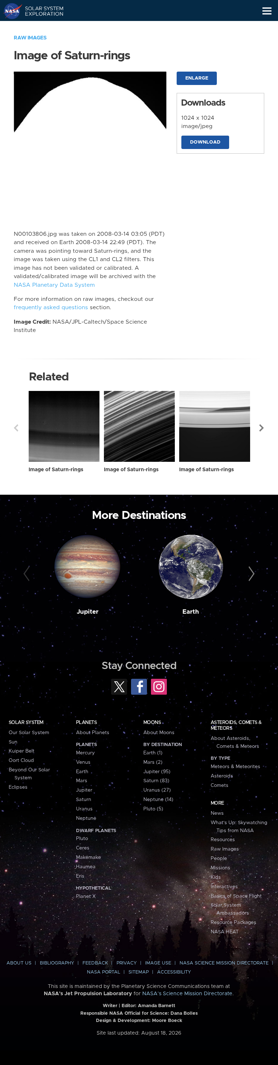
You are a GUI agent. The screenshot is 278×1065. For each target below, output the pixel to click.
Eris (80, 876)
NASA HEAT (225, 931)
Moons (152, 722)
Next (262, 428)
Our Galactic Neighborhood (40, 27)
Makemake (88, 857)
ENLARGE (196, 78)
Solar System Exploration (40, 11)
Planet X (86, 896)
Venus (83, 762)
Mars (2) (153, 762)
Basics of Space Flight (236, 896)
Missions (220, 867)
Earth (190, 612)
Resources (223, 839)
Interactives (224, 886)
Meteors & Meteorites (235, 766)
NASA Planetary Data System (54, 285)
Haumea (86, 866)
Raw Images (30, 38)
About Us (19, 963)
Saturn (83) (156, 780)
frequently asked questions (51, 307)
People (219, 858)
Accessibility (174, 972)
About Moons (158, 732)
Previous (15, 428)
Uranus (84, 808)
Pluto (82, 838)
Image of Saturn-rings (56, 469)
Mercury (85, 752)
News (217, 813)
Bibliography (57, 963)
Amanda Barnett (156, 1006)
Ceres (82, 848)
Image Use (158, 963)
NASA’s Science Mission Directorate (187, 993)
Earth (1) (153, 752)
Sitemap (139, 972)
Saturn (83, 799)
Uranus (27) (157, 790)
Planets (86, 722)
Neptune (86, 818)
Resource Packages (233, 922)
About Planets (92, 732)
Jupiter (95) (156, 771)
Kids (216, 877)
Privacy (127, 963)
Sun (13, 742)
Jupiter (87, 612)
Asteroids (222, 776)
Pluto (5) (153, 808)
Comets (219, 785)
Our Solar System (29, 732)
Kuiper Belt (21, 751)
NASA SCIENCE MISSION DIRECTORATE (224, 963)
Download (205, 142)
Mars (81, 780)
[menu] (267, 11)
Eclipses (18, 787)
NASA (9, 11)
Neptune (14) (158, 799)
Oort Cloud (21, 760)
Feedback (95, 963)
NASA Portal (103, 972)
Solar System (26, 722)
